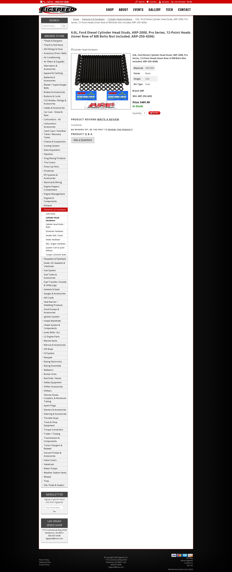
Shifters (48, 390)
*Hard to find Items (53, 44)
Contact (184, 9)
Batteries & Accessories (49, 79)
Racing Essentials (52, 365)
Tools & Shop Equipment (50, 424)
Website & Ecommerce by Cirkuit (180, 569)
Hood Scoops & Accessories (51, 311)
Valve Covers (50, 460)
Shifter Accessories (53, 386)
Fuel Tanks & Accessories (50, 276)
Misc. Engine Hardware (56, 243)
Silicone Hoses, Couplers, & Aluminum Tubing (55, 398)
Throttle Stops (51, 418)
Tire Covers (49, 162)
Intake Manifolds (52, 320)
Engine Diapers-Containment (52, 188)
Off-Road (48, 349)
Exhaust (48, 205)
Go (64, 26)
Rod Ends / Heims (52, 378)
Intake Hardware (53, 239)
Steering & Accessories (55, 413)
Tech (169, 9)
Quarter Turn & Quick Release (55, 249)
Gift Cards (49, 297)
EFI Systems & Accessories (51, 176)
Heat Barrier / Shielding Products (53, 303)
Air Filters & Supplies (54, 61)
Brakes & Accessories (54, 92)
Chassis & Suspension (55, 141)
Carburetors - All (52, 119)
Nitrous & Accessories (55, 344)
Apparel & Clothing (53, 73)
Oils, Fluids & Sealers (54, 485)
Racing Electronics (53, 361)
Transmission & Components (52, 439)
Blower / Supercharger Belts (55, 86)
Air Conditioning (52, 57)
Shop (110, 9)
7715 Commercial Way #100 (54, 530)
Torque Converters (53, 429)
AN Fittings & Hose (53, 49)
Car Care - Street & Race (53, 114)
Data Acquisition (52, 149)
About (123, 9)
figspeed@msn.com (54, 538)
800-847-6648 (54, 535)
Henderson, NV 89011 (54, 533)
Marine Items (50, 340)
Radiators (48, 369)
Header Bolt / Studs (54, 235)
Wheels (47, 476)
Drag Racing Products (55, 158)
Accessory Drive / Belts (55, 53)
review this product (120, 129)
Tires (46, 480)
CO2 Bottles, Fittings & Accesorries (55, 102)
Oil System (49, 353)
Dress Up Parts (51, 166)
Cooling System (51, 145)
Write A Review (108, 119)
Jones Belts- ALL (52, 332)
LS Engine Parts (52, 336)
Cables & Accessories (54, 107)
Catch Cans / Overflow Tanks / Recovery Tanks (55, 134)
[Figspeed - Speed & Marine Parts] (58, 9)
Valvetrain (49, 464)
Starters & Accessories (55, 409)
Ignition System (51, 316)
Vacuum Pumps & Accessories (52, 454)
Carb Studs (50, 213)
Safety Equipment (52, 382)
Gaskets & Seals (52, 289)
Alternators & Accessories (50, 67)
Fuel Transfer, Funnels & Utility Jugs (55, 283)
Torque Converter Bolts (56, 254)
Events (138, 9)
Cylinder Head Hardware (52, 219)
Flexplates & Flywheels (55, 258)
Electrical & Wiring (53, 182)
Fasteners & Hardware (55, 209)
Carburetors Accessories (50, 125)
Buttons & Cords (52, 96)
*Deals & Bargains (53, 40)
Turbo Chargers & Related (53, 447)
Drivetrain (49, 170)
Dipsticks (48, 154)
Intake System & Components (52, 327)
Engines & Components (50, 200)
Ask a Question (83, 140)
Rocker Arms (50, 374)
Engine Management (54, 193)
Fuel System (50, 270)
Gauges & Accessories (55, 293)
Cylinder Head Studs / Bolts (55, 225)
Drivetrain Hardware (54, 231)
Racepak (48, 357)
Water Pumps (50, 468)
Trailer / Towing (52, 433)
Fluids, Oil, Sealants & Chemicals (54, 265)
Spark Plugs (50, 405)
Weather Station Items (55, 472)
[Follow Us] (41, 1)
